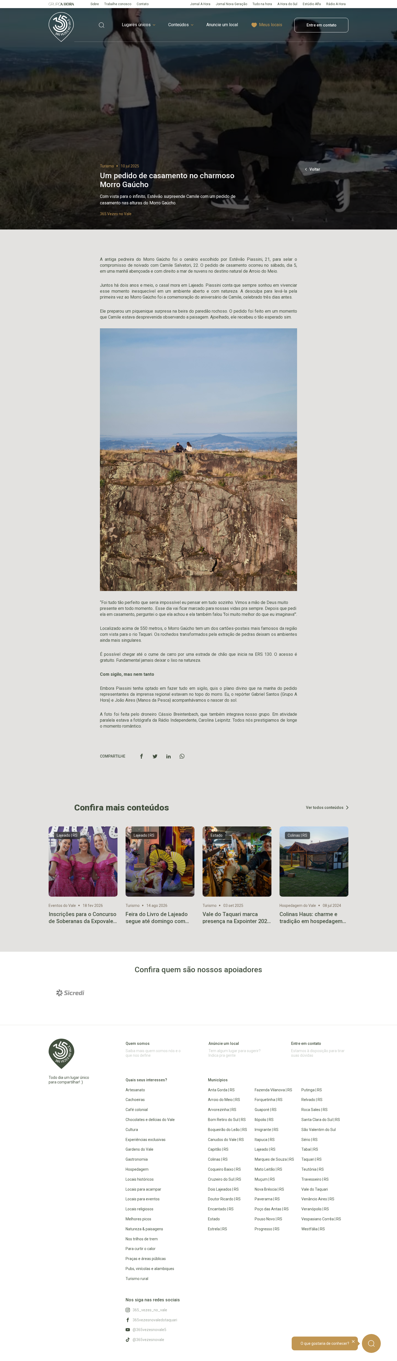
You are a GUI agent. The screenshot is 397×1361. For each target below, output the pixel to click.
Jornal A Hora (200, 4)
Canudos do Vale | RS (226, 1139)
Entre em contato (322, 25)
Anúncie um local (223, 1043)
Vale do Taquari (314, 1189)
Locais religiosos (139, 1209)
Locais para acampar (143, 1189)
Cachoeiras (135, 1099)
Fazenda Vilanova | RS (273, 1090)
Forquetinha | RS (268, 1099)
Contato (143, 4)
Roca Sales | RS (314, 1109)
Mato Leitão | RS (268, 1169)
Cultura (132, 1129)
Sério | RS (309, 1139)
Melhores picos (138, 1219)
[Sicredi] (70, 993)
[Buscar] (371, 1343)
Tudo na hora (262, 4)
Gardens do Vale (139, 1149)
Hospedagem (137, 1169)
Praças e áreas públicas (146, 1259)
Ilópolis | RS (264, 1119)
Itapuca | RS (265, 1139)
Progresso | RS (267, 1229)
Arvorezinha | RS (222, 1109)
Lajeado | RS (265, 1149)
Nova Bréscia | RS (269, 1189)
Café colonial (137, 1109)
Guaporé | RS (266, 1109)
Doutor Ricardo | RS (224, 1199)
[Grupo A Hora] (61, 4)
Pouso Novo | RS (268, 1219)
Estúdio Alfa (312, 4)
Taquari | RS (311, 1159)
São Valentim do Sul (318, 1129)
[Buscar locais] (101, 25)
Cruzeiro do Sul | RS (224, 1179)
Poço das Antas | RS (272, 1209)
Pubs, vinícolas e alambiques (150, 1269)
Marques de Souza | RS (274, 1159)
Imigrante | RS (266, 1129)
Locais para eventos (143, 1199)
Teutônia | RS (312, 1169)
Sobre (94, 4)
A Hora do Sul (287, 4)
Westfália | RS (313, 1229)
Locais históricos (140, 1179)
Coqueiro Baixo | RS (224, 1169)
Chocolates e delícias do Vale (150, 1119)
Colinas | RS (218, 1159)
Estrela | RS (217, 1229)
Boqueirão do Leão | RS (227, 1129)
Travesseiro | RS (315, 1179)
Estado (214, 1219)
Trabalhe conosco (117, 4)
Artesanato (135, 1090)
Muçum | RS (265, 1179)
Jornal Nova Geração (231, 4)
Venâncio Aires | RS (317, 1199)
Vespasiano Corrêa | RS (321, 1219)
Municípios (218, 1080)
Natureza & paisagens (144, 1229)
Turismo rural (137, 1278)
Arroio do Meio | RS (224, 1099)
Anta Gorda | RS (221, 1090)
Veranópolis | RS (315, 1209)
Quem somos (138, 1043)
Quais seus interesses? (146, 1080)
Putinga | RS (311, 1090)
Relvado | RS (311, 1099)
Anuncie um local (222, 24)
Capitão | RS (218, 1149)
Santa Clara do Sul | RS (320, 1119)
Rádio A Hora (336, 4)
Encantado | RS (221, 1209)
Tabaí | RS (309, 1149)
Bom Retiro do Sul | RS (227, 1119)
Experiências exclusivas (146, 1139)
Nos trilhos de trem (142, 1239)
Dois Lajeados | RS (223, 1189)
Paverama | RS (267, 1199)
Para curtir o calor (141, 1249)
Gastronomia (137, 1159)
